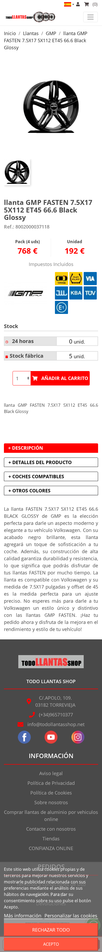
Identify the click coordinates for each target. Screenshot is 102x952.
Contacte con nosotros (51, 829)
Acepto (51, 944)
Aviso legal (51, 773)
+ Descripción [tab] (25, 448)
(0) (95, 4)
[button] (69, 4)
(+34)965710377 (56, 714)
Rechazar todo (51, 929)
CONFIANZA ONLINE (51, 848)
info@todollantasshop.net (55, 724)
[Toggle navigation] (90, 17)
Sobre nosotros (51, 802)
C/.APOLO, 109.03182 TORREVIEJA (55, 701)
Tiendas (51, 838)
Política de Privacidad (51, 783)
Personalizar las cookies (70, 915)
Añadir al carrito (64, 378)
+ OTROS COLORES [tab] (29, 490)
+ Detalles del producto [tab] (40, 462)
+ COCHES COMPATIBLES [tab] (36, 476)
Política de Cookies (51, 793)
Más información (23, 915)
